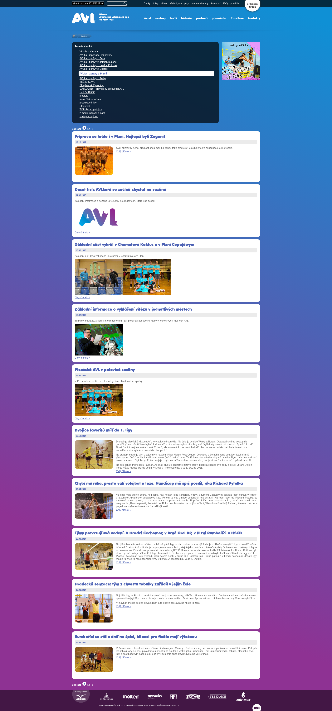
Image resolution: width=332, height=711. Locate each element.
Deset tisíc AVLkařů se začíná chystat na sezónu (120, 189)
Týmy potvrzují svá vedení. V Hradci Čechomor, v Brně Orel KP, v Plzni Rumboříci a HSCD (158, 533)
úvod (147, 18)
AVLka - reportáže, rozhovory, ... (98, 55)
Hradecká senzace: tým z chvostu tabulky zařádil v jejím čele (133, 584)
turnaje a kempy (200, 3)
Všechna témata (89, 51)
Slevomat (85, 106)
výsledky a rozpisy (179, 3)
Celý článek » (123, 151)
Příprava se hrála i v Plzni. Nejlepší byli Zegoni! (120, 136)
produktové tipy (88, 102)
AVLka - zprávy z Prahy (93, 78)
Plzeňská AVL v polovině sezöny (105, 369)
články (147, 3)
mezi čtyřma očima (90, 99)
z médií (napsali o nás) (92, 113)
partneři (202, 18)
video (164, 3)
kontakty (254, 18)
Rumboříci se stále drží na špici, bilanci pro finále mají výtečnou (136, 636)
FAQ (225, 3)
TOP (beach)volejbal (91, 109)
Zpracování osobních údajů (150, 705)
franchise (237, 18)
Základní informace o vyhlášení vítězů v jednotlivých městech (133, 309)
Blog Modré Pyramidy (92, 85)
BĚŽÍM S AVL (87, 81)
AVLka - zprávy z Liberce (94, 68)
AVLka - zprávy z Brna (92, 58)
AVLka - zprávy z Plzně (93, 73)
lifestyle (84, 95)
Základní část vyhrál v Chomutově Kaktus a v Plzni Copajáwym (134, 244)
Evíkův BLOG (87, 92)
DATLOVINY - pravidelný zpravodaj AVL (102, 88)
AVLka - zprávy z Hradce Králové (98, 65)
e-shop (160, 18)
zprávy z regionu (89, 116)
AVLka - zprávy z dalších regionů (98, 61)
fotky (155, 3)
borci (173, 18)
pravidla (235, 3)
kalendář (215, 3)
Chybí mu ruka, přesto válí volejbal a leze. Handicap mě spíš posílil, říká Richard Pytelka (159, 483)
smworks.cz (174, 705)
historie (186, 18)
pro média (219, 18)
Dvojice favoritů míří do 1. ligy (103, 430)
